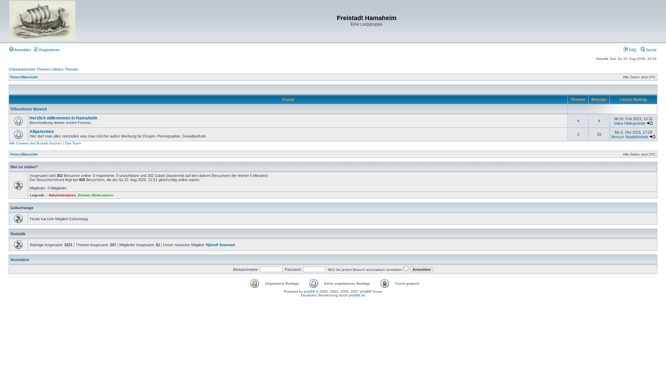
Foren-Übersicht (23, 77)
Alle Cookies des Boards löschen (35, 143)
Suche (651, 50)
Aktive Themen (65, 69)
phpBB (309, 291)
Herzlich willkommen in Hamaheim (63, 118)
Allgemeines (41, 131)
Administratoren (62, 195)
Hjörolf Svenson (220, 245)
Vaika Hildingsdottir (630, 123)
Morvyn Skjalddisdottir (629, 137)
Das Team (73, 143)
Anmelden (22, 50)
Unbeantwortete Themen (29, 69)
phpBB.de (357, 295)
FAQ (632, 50)
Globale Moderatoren (95, 195)
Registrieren (49, 50)
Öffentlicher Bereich (28, 109)
